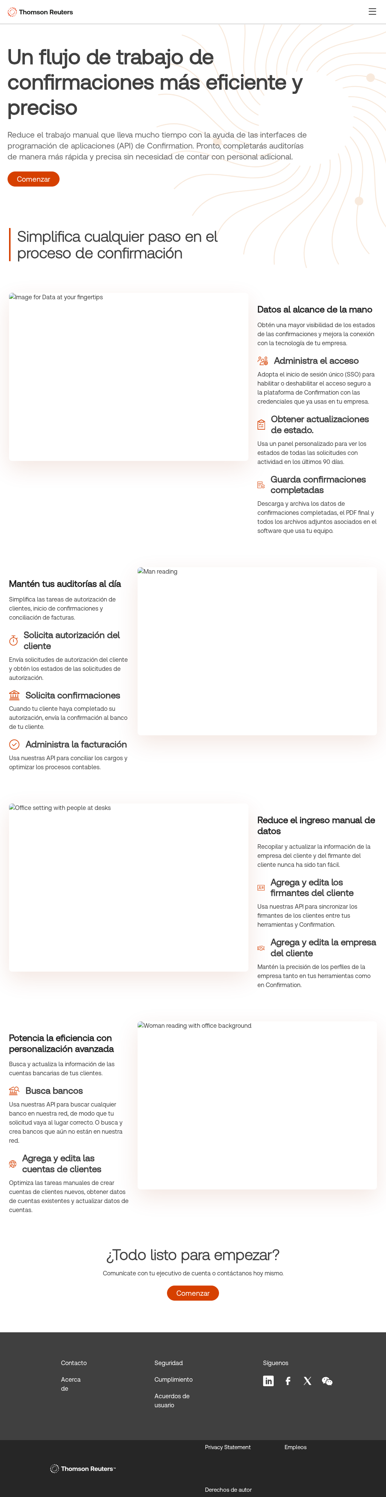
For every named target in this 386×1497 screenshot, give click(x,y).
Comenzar (33, 179)
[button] (372, 11)
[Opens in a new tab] (83, 1468)
